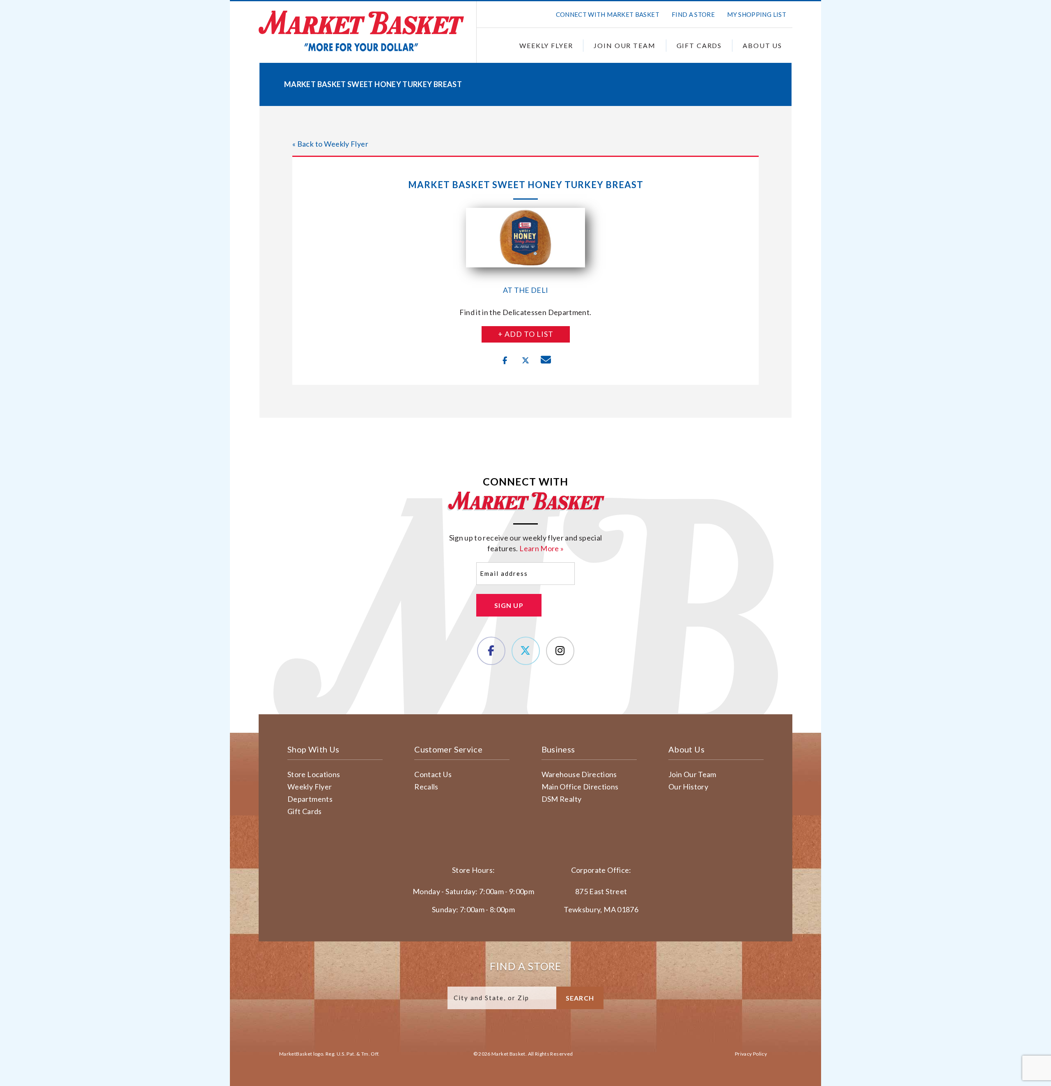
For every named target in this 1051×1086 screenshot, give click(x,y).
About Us (762, 45)
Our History (688, 786)
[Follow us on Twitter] (526, 651)
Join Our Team (624, 45)
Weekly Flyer (546, 45)
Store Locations (313, 774)
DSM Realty (562, 798)
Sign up (508, 605)
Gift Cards (699, 45)
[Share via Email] (546, 360)
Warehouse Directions (579, 774)
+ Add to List (525, 333)
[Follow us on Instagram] (560, 651)
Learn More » (541, 548)
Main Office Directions (580, 786)
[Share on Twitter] (525, 360)
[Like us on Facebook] (491, 651)
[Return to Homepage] (361, 31)
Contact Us (433, 774)
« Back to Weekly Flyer (330, 143)
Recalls (426, 786)
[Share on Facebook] (505, 360)
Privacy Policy (751, 1054)
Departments (310, 798)
